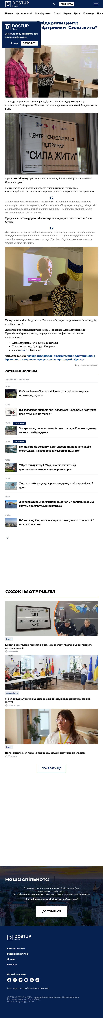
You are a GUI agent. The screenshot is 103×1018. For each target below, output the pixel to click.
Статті (57, 13)
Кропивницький (24, 13)
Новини (9, 13)
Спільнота (66, 4)
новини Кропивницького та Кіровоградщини (56, 997)
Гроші (77, 13)
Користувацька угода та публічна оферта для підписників (28, 988)
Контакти (12, 964)
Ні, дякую (14, 43)
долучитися (51, 911)
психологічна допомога (88, 365)
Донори (11, 959)
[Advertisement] (51, 564)
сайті (22, 350)
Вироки (67, 13)
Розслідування (43, 13)
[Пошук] (54, 4)
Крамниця (88, 13)
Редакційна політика (17, 953)
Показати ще (51, 768)
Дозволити (29, 43)
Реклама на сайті (16, 948)
